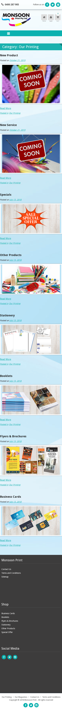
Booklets (6, 376)
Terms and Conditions (11, 573)
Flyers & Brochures (13, 436)
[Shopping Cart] (57, 17)
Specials (5, 194)
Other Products (10, 255)
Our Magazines (21, 697)
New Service (8, 125)
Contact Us (6, 569)
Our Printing (14, 113)
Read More (5, 108)
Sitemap (5, 577)
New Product (9, 55)
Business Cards (10, 496)
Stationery (7, 315)
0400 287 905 (12, 4)
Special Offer (7, 632)
